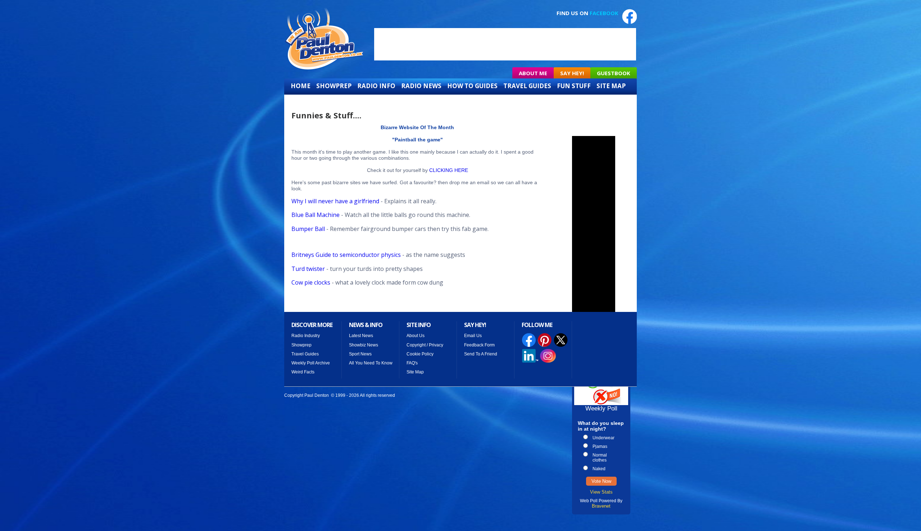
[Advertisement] (505, 44)
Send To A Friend (480, 354)
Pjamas (600, 446)
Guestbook (613, 73)
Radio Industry (305, 335)
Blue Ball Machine (315, 215)
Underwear (603, 437)
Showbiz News (363, 345)
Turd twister (308, 269)
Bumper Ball (308, 229)
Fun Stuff (574, 86)
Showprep (333, 86)
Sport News (360, 354)
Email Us (473, 335)
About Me (533, 73)
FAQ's (412, 363)
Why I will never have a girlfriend (335, 201)
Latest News (361, 335)
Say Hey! (572, 73)
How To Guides (472, 86)
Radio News (421, 86)
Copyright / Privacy (425, 345)
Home (300, 86)
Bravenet (601, 506)
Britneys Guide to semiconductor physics (346, 255)
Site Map (611, 86)
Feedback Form (479, 345)
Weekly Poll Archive (310, 363)
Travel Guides (527, 86)
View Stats (601, 492)
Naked (599, 468)
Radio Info (376, 86)
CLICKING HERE (448, 170)
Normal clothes (600, 458)
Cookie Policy (420, 354)
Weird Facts (302, 372)
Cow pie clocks (310, 282)
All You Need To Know (371, 363)
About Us (416, 335)
